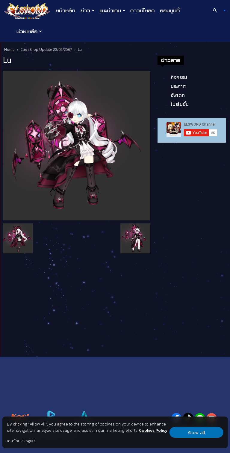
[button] (217, 10)
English (30, 441)
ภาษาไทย (13, 441)
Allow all (196, 432)
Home (9, 49)
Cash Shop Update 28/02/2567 (46, 49)
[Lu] (76, 145)
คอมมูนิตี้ (170, 10)
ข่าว (85, 10)
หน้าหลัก (65, 10)
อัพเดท (178, 95)
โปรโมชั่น (180, 104)
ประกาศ (178, 86)
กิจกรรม (179, 77)
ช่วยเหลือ (26, 31)
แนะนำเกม (110, 10)
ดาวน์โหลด (142, 10)
